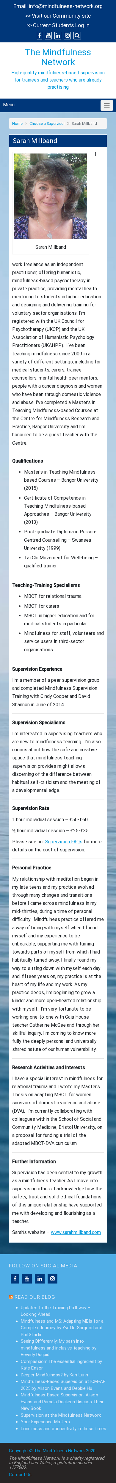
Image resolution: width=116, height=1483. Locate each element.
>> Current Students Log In (58, 25)
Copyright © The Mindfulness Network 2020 (52, 1450)
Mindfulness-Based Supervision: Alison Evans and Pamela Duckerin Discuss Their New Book (62, 1401)
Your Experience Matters (45, 1421)
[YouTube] (27, 1279)
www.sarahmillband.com (76, 1232)
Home (17, 123)
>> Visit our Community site (58, 16)
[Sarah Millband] (50, 196)
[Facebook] (15, 1279)
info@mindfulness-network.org (66, 6)
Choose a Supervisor (47, 123)
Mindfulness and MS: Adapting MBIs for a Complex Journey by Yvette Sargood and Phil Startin (62, 1327)
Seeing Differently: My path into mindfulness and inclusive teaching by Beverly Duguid (58, 1347)
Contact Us (20, 1474)
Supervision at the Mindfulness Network (61, 1415)
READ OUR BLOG (35, 1297)
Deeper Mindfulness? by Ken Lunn (54, 1375)
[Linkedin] (40, 1279)
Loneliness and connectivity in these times (63, 1428)
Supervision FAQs (63, 842)
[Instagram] (52, 1279)
